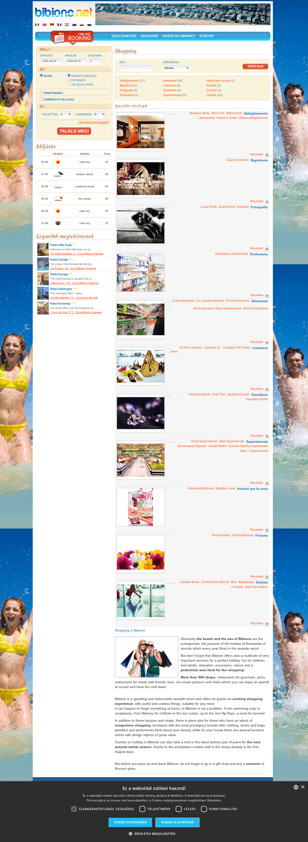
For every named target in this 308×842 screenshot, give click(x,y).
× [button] (302, 787)
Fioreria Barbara (242, 535)
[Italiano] (37, 24)
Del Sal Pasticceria (255, 308)
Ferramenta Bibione (201, 488)
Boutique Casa (225, 488)
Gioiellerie (170, 90)
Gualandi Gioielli (238, 394)
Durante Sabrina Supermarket (248, 446)
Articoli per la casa (218, 80)
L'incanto (237, 587)
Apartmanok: (54, 93)
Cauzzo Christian (237, 160)
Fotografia (126, 90)
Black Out (218, 113)
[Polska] (82, 24)
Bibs (234, 582)
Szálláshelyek (124, 36)
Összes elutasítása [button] (177, 822)
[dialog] (154, 811)
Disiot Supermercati (228, 308)
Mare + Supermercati (254, 451)
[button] (154, 833)
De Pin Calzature (191, 347)
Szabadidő (149, 36)
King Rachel (227, 207)
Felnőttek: (50, 114)
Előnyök (207, 36)
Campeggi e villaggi (59, 99)
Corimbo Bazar (189, 582)
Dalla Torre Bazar (256, 587)
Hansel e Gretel (227, 118)
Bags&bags (246, 582)
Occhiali (211, 90)
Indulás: (71, 55)
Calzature (169, 85)
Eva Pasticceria (203, 308)
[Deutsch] (52, 24)
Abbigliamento (129, 80)
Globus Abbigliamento (253, 118)
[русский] (89, 24)
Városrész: (171, 62)
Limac (174, 351)
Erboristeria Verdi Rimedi (231, 254)
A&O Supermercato (231, 441)
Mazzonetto (207, 118)
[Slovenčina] (74, 24)
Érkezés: (46, 55)
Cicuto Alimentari (183, 300)
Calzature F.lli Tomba (236, 347)
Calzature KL (212, 347)
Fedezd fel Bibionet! (178, 36)
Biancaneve (234, 113)
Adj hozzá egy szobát (94, 122)
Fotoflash (243, 207)
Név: (123, 62)
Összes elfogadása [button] (130, 822)
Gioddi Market (217, 446)
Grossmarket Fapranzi (192, 446)
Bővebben (214, 800)
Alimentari (169, 80)
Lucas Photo (208, 207)
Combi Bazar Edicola (215, 582)
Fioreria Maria (221, 535)
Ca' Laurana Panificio (210, 300)
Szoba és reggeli (83, 75)
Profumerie (127, 95)
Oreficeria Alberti (199, 394)
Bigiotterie (126, 85)
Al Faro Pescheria (237, 300)
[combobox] (296, 787)
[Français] (59, 24)
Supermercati (172, 95)
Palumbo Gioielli (257, 399)
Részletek (257, 154)
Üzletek (211, 95)
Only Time (218, 394)
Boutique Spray (200, 113)
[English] (44, 24)
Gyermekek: (83, 114)
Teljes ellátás (82, 84)
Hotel (48, 75)
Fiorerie (211, 85)
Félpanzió (78, 80)
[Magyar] (67, 24)
